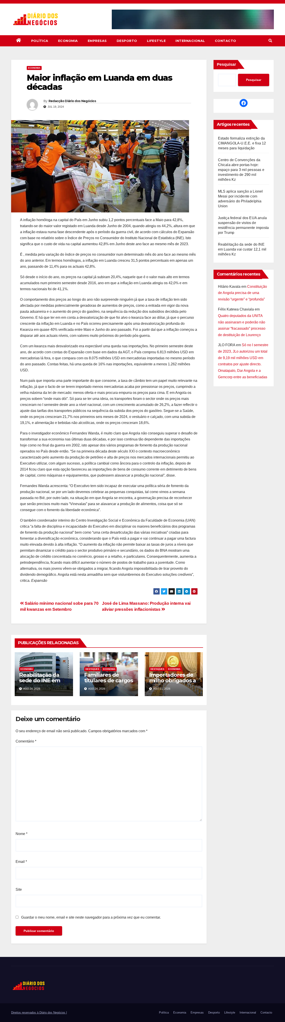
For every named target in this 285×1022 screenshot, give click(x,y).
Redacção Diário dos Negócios (72, 101)
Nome (21, 834)
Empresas (97, 41)
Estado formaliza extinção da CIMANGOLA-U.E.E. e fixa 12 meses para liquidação (242, 143)
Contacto (225, 41)
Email (21, 862)
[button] (270, 41)
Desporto (127, 41)
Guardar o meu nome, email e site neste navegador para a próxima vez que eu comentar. (91, 917)
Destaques (92, 669)
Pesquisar (226, 64)
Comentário (26, 741)
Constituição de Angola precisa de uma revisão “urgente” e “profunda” (242, 293)
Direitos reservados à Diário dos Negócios (38, 1012)
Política (39, 41)
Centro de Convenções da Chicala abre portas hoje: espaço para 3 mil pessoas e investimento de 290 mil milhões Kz (241, 169)
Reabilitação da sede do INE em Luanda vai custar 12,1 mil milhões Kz (42, 683)
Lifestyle (156, 41)
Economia (68, 41)
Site (19, 889)
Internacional (190, 41)
